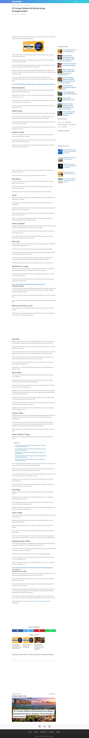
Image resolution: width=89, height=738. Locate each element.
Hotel (59, 122)
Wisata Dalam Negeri (62, 124)
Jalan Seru (17, 14)
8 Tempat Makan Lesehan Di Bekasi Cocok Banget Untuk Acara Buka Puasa (36, 84)
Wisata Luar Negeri (71, 124)
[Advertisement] (34, 25)
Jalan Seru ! (17, 1)
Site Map (58, 731)
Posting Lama (52, 693)
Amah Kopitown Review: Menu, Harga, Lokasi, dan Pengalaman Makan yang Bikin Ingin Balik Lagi (31, 456)
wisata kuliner (64, 126)
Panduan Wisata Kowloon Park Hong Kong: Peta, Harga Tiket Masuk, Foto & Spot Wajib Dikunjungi (30, 446)
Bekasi (34, 54)
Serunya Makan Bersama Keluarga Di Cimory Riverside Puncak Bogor (70, 166)
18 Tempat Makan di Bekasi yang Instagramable (27, 646)
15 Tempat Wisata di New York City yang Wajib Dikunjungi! (69, 113)
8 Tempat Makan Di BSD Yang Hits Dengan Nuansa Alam (31, 284)
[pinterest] (39, 630)
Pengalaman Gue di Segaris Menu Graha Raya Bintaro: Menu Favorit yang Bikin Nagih (30, 453)
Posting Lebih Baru (17, 693)
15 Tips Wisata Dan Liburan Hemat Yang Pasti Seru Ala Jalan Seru (69, 180)
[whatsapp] (50, 630)
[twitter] (28, 630)
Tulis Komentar (23, 14)
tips (59, 126)
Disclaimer (51, 731)
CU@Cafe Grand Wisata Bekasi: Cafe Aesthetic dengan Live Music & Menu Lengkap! (39, 647)
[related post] (17, 640)
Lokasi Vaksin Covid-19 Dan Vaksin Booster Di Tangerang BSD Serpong (70, 151)
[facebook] (17, 630)
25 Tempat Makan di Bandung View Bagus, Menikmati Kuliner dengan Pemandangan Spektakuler (30, 449)
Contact (36, 731)
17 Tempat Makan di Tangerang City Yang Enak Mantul (69, 87)
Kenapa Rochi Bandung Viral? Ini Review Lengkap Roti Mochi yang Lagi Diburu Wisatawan (30, 460)
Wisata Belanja (68, 122)
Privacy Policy (43, 731)
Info (62, 122)
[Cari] (76, 2)
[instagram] (44, 727)
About (30, 731)
